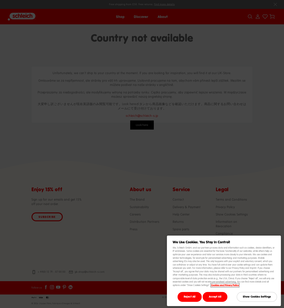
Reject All (189, 296)
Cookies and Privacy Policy (225, 285)
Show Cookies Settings (257, 296)
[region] (224, 271)
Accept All (215, 296)
